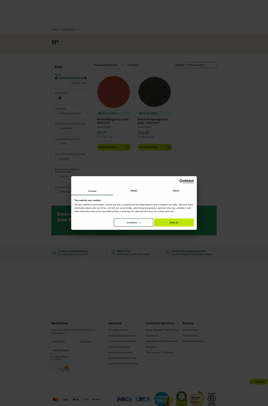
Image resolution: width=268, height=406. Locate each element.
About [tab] (176, 190)
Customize (132, 222)
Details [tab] (134, 190)
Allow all (174, 222)
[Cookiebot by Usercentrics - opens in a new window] (181, 181)
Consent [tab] (92, 191)
